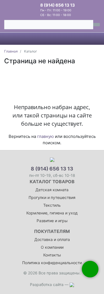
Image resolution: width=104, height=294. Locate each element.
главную (45, 136)
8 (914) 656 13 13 (57, 5)
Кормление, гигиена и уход (52, 213)
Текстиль (52, 205)
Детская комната (52, 189)
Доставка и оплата (52, 239)
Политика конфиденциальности (52, 262)
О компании (52, 247)
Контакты (52, 255)
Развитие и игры (52, 220)
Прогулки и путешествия (52, 197)
